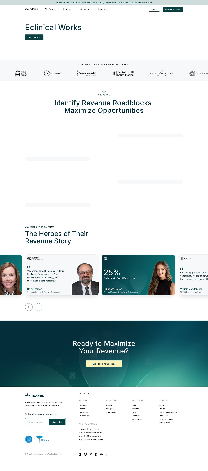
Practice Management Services (91, 439)
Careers (162, 409)
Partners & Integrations (168, 412)
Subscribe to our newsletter (41, 414)
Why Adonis (163, 405)
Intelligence (110, 409)
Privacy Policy (164, 423)
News (134, 412)
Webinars (135, 409)
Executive (83, 405)
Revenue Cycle (84, 416)
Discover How (34, 37)
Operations (83, 412)
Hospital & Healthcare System (90, 432)
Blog (134, 405)
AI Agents (109, 405)
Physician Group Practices (89, 429)
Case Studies (137, 419)
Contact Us (163, 416)
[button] (50, 9)
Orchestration (111, 412)
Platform (49, 9)
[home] (31, 9)
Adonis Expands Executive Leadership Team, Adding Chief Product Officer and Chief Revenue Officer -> (104, 2)
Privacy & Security (166, 419)
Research (135, 416)
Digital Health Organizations (90, 436)
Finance (82, 409)
